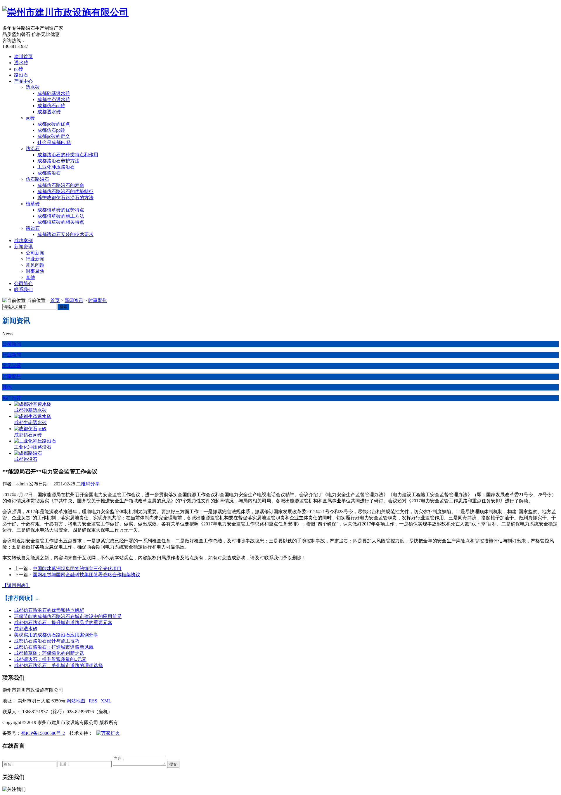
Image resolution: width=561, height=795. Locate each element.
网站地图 (76, 700)
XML (106, 700)
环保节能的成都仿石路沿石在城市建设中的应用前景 (68, 616)
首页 (55, 300)
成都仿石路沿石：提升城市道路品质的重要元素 (63, 622)
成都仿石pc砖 (51, 105)
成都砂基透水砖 (53, 93)
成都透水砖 (49, 111)
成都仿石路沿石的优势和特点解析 (49, 610)
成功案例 (23, 240)
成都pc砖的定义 (53, 136)
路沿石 (21, 74)
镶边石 (33, 228)
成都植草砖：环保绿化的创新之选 (49, 653)
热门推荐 (11, 397)
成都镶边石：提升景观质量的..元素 (50, 659)
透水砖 (21, 62)
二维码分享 (88, 483)
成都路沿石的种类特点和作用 (67, 154)
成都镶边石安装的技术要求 (65, 234)
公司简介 (23, 283)
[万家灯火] (108, 733)
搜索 (63, 307)
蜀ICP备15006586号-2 (43, 733)
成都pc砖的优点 (53, 123)
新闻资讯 (23, 246)
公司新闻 (35, 252)
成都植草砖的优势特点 (60, 209)
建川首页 (23, 56)
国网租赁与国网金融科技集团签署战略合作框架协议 (86, 574)
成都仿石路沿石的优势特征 (65, 191)
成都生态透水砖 (53, 99)
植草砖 (33, 203)
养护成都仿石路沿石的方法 (65, 197)
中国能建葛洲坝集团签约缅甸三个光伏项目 (77, 568)
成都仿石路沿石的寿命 (60, 185)
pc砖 (18, 68)
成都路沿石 (49, 173)
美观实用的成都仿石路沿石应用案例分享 (56, 634)
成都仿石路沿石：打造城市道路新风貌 (54, 647)
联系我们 (23, 289)
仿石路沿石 (37, 179)
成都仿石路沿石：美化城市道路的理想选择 (58, 665)
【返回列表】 (16, 585)
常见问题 (35, 265)
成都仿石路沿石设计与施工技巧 (46, 640)
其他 (30, 277)
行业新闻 (35, 258)
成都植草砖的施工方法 (60, 215)
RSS (93, 700)
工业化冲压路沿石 (56, 166)
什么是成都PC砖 (54, 142)
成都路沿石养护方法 (58, 160)
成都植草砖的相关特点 (60, 222)
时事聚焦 (35, 271)
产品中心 (23, 81)
